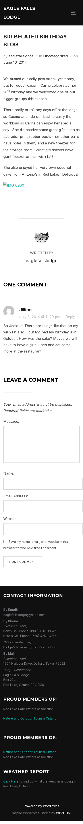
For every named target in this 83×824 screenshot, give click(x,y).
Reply (70, 317)
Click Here (11, 781)
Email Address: (15, 496)
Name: (8, 473)
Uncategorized (55, 56)
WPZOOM (63, 813)
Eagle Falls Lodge (19, 13)
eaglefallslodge (21, 56)
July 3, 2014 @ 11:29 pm (40, 317)
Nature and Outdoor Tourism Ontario (29, 718)
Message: (11, 421)
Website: (10, 518)
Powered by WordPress (41, 806)
